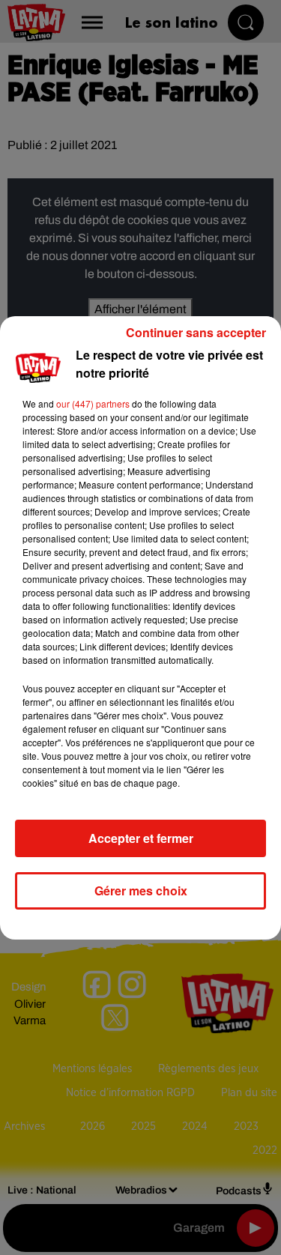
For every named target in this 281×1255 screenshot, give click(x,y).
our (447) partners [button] (93, 403)
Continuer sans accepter (196, 332)
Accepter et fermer (140, 838)
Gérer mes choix (140, 890)
